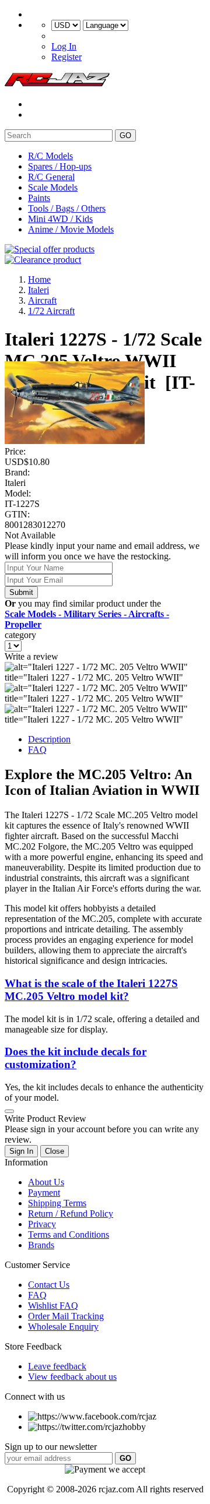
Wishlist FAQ (53, 1306)
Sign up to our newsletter (51, 1447)
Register (66, 57)
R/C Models (50, 156)
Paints (39, 198)
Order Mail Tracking (66, 1316)
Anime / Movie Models (71, 229)
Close (54, 1151)
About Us (46, 1182)
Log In (63, 46)
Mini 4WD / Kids (60, 219)
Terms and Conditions (68, 1234)
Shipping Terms (57, 1203)
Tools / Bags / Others (67, 208)
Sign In (21, 1151)
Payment (44, 1192)
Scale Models (53, 187)
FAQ (37, 750)
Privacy (42, 1224)
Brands (41, 1245)
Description (49, 739)
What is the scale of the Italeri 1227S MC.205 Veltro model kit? (91, 989)
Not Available (30, 535)
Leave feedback (57, 1366)
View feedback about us (72, 1377)
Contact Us (48, 1285)
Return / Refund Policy (70, 1213)
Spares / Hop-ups (60, 166)
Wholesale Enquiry (63, 1327)
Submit (21, 592)
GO (125, 135)
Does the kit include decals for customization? (75, 1057)
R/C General (51, 177)
